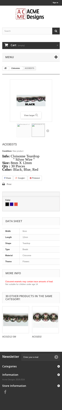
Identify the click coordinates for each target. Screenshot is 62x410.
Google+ (21, 178)
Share (8, 178)
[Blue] (11, 204)
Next (47, 130)
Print (9, 184)
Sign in (55, 2)
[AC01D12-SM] (15, 319)
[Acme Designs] (31, 14)
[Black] (7, 204)
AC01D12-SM (9, 336)
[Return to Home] (5, 68)
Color (8, 200)
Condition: (7, 151)
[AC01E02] (45, 319)
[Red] (16, 204)
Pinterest (35, 178)
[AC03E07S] (23, 130)
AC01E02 (37, 336)
